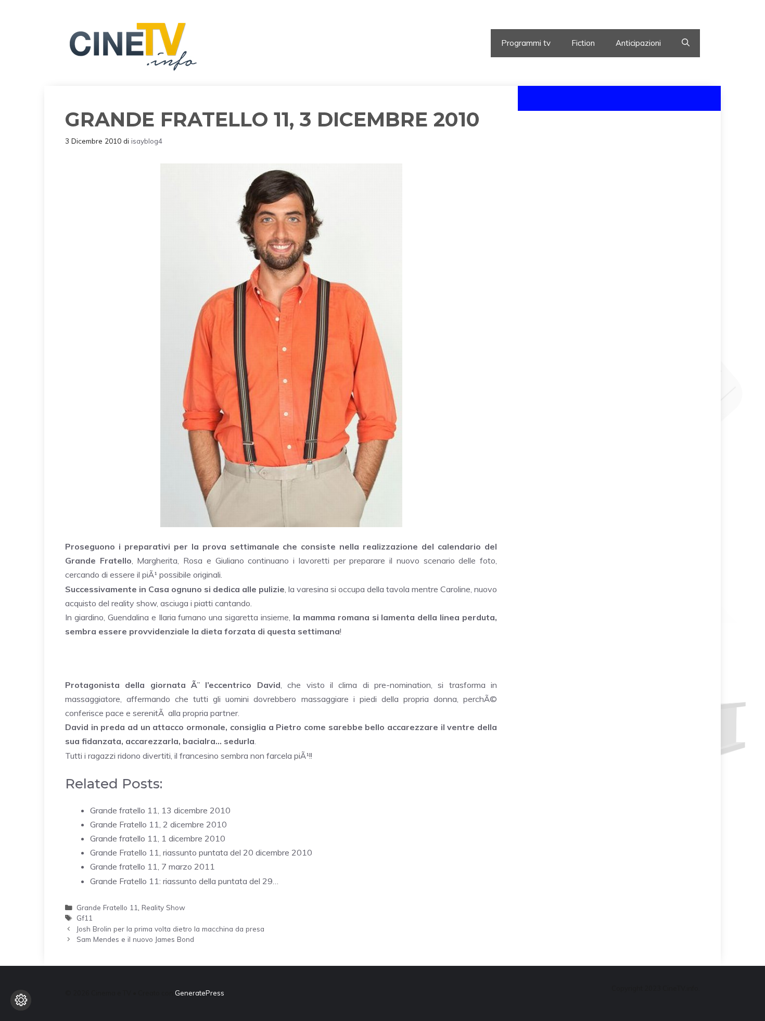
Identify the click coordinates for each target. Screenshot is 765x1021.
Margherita (157, 560)
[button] (685, 43)
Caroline (455, 589)
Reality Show (163, 907)
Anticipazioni (638, 43)
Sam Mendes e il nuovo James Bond (135, 939)
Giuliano (229, 560)
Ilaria (167, 617)
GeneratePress (199, 993)
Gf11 (84, 917)
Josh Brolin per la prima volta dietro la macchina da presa (170, 928)
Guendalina (128, 617)
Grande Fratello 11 (107, 907)
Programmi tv (526, 43)
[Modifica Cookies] (20, 1000)
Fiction (583, 43)
